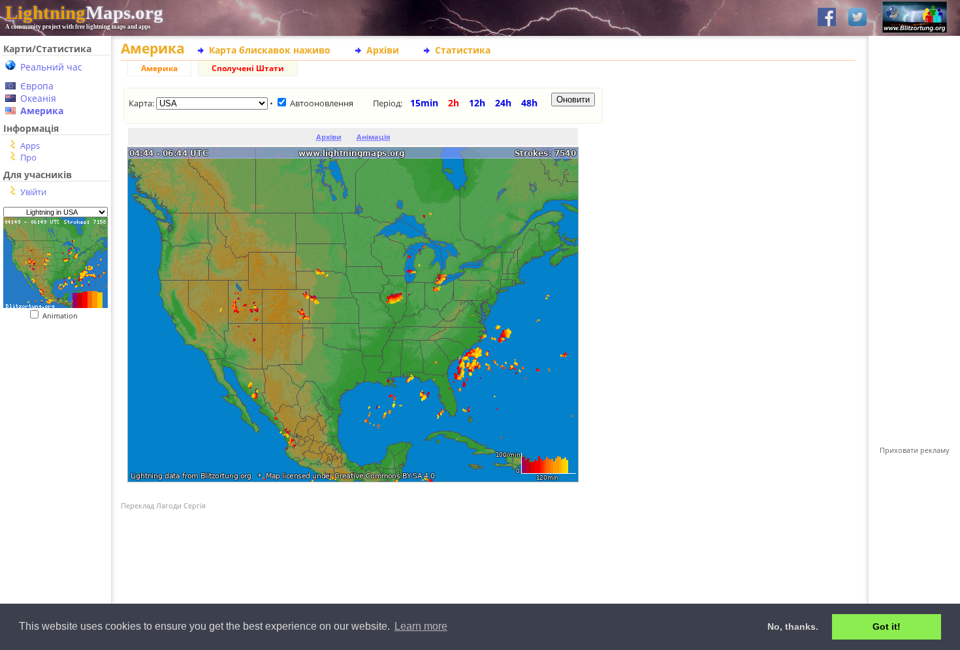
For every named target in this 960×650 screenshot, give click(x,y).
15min (424, 103)
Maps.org (84, 12)
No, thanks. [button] (792, 626)
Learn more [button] (420, 626)
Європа (37, 86)
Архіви (382, 50)
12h (477, 103)
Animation (63, 315)
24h (503, 103)
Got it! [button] (886, 626)
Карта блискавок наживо (269, 50)
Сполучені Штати (248, 68)
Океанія (38, 98)
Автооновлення (321, 103)
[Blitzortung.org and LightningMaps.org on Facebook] (826, 18)
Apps (30, 145)
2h (453, 103)
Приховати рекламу (915, 450)
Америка (41, 110)
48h (529, 103)
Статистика (462, 50)
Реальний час (51, 67)
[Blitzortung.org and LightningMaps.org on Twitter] (857, 18)
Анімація (374, 137)
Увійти (33, 192)
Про (28, 157)
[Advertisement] (50, 400)
